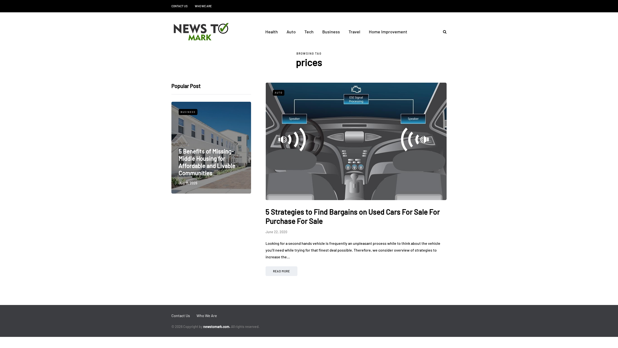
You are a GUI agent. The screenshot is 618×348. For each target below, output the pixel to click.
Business (331, 31)
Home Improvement (388, 31)
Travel (354, 31)
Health (271, 31)
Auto (291, 31)
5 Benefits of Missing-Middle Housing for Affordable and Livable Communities (207, 162)
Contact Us (179, 6)
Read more (281, 271)
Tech (309, 31)
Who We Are (203, 6)
